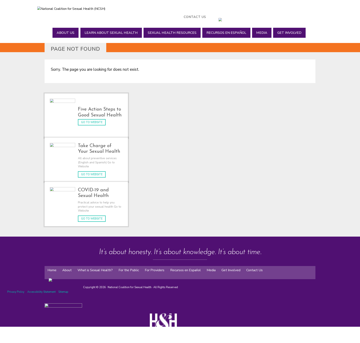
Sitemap (63, 292)
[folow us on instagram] (55, 277)
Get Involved (289, 32)
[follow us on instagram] (225, 16)
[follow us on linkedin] (229, 16)
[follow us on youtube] (233, 16)
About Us (65, 32)
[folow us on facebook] (47, 277)
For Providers (154, 270)
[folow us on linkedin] (59, 277)
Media (261, 32)
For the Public (129, 270)
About (67, 270)
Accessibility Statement (41, 292)
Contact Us (195, 17)
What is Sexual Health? (95, 270)
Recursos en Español (226, 32)
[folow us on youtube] (63, 277)
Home (52, 270)
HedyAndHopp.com (165, 341)
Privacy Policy (15, 292)
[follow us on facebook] (216, 16)
